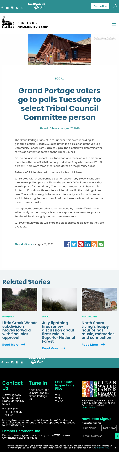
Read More (10, 345)
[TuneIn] (22, 7)
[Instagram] (12, 7)
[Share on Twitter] (74, 244)
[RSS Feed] (94, 244)
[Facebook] (2, 7)
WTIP (58, 395)
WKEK (58, 398)
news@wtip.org (14, 425)
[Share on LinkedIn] (87, 244)
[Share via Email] (101, 244)
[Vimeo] (17, 7)
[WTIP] (26, 22)
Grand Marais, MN (36, 358)
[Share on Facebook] (67, 244)
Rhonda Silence (49, 128)
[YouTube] (7, 7)
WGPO (59, 400)
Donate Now (100, 6)
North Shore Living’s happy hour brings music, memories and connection (98, 330)
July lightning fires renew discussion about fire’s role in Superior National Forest (58, 332)
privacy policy (102, 447)
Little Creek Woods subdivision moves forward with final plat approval (19, 330)
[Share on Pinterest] (81, 244)
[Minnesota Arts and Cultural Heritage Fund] (99, 389)
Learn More (87, 407)
